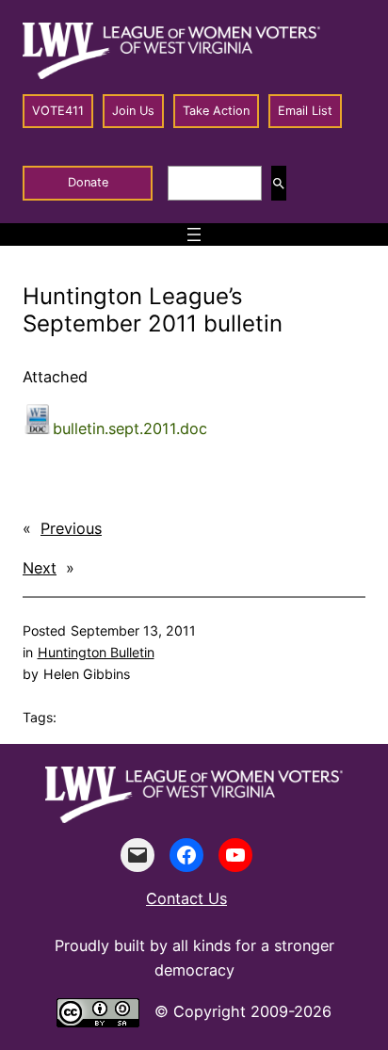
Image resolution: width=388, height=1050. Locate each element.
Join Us (133, 111)
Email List (305, 111)
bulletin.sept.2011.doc (130, 428)
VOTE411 (58, 111)
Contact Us (186, 898)
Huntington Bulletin (96, 652)
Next (40, 567)
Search (278, 183)
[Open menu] (194, 234)
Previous (71, 528)
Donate (88, 182)
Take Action (216, 111)
